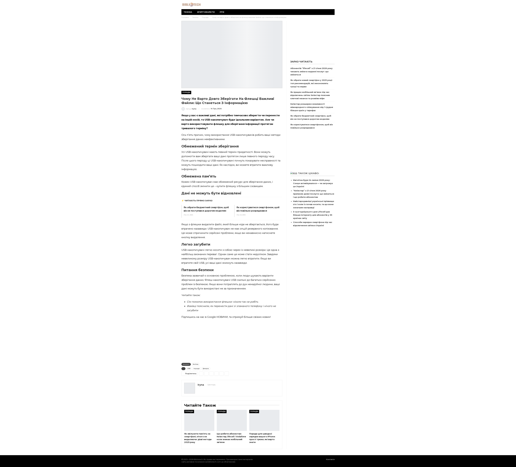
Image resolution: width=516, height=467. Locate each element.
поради (197, 368)
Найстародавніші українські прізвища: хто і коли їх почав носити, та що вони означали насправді (313, 204)
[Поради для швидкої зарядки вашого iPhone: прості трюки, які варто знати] (264, 420)
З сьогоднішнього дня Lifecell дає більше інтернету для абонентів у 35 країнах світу (312, 215)
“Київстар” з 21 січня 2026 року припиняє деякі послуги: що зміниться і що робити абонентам (313, 193)
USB (188, 368)
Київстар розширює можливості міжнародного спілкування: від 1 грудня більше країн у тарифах (311, 107)
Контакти (330, 459)
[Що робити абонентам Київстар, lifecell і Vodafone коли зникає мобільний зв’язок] (232, 420)
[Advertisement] (231, 340)
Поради (186, 92)
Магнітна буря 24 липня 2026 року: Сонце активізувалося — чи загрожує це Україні (313, 183)
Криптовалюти (206, 12)
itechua (195, 364)
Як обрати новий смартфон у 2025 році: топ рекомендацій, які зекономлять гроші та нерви (311, 83)
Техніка (188, 12)
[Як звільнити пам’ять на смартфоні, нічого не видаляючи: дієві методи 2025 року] (199, 420)
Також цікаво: (308, 173)
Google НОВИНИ (217, 317)
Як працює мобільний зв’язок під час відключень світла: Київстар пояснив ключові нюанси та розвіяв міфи (310, 95)
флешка (206, 368)
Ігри (222, 12)
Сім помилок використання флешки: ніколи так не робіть (222, 301)
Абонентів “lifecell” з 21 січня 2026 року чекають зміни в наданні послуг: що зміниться (311, 71)
